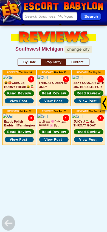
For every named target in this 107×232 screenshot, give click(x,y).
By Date (29, 62)
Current (77, 62)
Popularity (53, 62)
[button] (19, 93)
